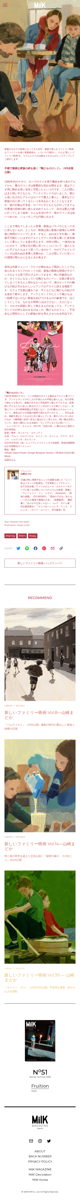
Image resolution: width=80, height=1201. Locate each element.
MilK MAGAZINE (40, 1169)
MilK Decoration (40, 1174)
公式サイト (10, 459)
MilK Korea (40, 1180)
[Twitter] (18, 548)
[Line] (27, 548)
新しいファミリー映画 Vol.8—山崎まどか (39, 715)
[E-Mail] (53, 548)
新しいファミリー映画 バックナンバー (40, 563)
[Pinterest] (44, 548)
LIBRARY (10, 122)
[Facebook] (35, 548)
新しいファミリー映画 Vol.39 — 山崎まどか (39, 977)
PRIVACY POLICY (40, 1161)
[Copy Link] (61, 548)
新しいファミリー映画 (34, 122)
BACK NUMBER (40, 1156)
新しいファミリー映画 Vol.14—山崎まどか (39, 846)
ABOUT (40, 1151)
